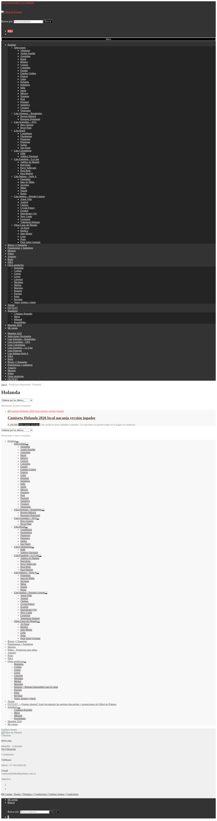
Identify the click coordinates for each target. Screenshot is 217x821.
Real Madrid (26, 173)
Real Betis (25, 170)
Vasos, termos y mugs (25, 302)
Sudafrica (25, 104)
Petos (16, 296)
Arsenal (24, 202)
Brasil (23, 59)
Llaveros (18, 279)
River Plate (25, 127)
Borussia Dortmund (30, 119)
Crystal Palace (27, 207)
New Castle (26, 216)
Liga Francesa (15, 350)
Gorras (17, 273)
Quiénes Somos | (57, 794)
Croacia (24, 64)
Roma (23, 193)
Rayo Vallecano (28, 167)
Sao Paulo (25, 147)
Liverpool (25, 219)
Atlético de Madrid (29, 162)
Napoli (23, 190)
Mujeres (12, 250)
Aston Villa (26, 199)
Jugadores (13, 310)
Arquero (12, 256)
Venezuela (25, 110)
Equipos (12, 44)
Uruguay (24, 107)
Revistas (18, 299)
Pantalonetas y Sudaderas (20, 248)
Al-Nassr (24, 228)
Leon (23, 236)
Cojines (18, 270)
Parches (18, 293)
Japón (23, 90)
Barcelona (25, 165)
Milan (23, 187)
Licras (17, 276)
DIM (22, 153)
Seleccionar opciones (29, 424)
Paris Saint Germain (30, 242)
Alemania (25, 50)
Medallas (18, 282)
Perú (22, 99)
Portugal (24, 102)
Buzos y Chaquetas (17, 245)
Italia (22, 87)
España (24, 70)
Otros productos (16, 265)
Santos (23, 145)
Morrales (18, 288)
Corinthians (26, 133)
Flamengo (25, 139)
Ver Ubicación (8, 749)
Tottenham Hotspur (30, 222)
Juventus (24, 185)
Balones (18, 290)
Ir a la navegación (10, 2)
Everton (24, 210)
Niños (11, 253)
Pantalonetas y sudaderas (20, 365)
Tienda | (18, 794)
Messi (17, 316)
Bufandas (19, 268)
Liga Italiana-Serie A (18, 353)
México (24, 93)
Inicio (4, 384)
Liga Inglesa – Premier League (29, 196)
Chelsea (24, 205)
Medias (17, 285)
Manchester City (28, 213)
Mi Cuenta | (7, 794)
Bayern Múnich (28, 116)
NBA (10, 262)
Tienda (11, 305)
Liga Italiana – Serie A (25, 176)
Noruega (24, 96)
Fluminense (26, 136)
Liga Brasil (19, 130)
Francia (24, 76)
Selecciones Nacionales (19, 336)
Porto (23, 239)
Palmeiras (25, 142)
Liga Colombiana (22, 150)
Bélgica (24, 62)
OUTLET (13, 308)
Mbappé (18, 319)
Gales (23, 79)
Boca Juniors (26, 125)
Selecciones (20, 47)
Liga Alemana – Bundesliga (28, 113)
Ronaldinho (20, 322)
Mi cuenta (13, 328)
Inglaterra (25, 84)
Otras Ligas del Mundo (25, 225)
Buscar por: (7, 21)
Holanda (24, 82)
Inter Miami (26, 233)
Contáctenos (72, 794)
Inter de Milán (27, 182)
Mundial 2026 (15, 325)
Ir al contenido (27, 2)
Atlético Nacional (29, 156)
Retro (10, 259)
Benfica (24, 230)
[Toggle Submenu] (17, 441)
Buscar (48, 21)
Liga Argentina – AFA (25, 122)
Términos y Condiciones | (35, 794)
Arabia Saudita (27, 53)
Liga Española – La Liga (26, 159)
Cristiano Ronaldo (23, 313)
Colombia (25, 67)
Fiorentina (25, 179)
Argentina (25, 56)
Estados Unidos (28, 73)
